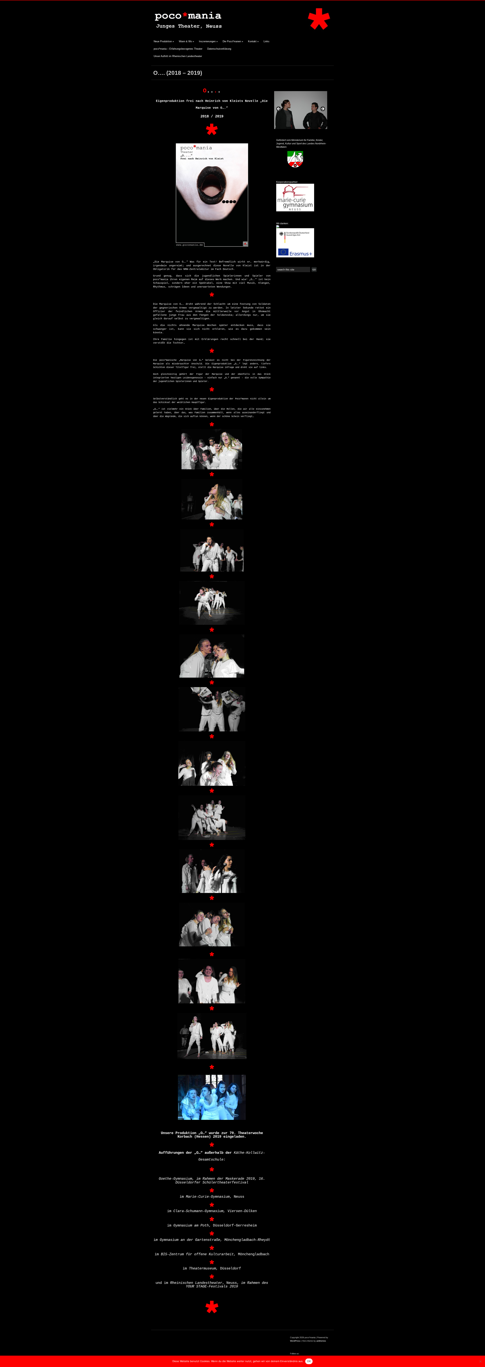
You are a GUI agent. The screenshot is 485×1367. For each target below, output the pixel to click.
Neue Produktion (164, 41)
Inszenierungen (208, 41)
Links (266, 41)
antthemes (321, 1341)
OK (309, 1361)
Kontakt (253, 41)
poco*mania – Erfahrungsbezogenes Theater (178, 48)
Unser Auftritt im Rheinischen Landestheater (178, 56)
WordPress (295, 1341)
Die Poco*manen (233, 41)
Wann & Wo (186, 41)
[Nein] (480, 1361)
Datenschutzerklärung (219, 48)
